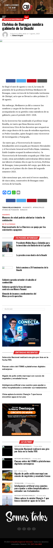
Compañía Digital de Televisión (21, 542)
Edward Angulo (17, 35)
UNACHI (24, 210)
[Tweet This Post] (21, 80)
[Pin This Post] (32, 80)
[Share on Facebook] (11, 80)
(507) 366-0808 (36, 544)
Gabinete (28, 207)
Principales (39, 207)
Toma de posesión (11, 210)
